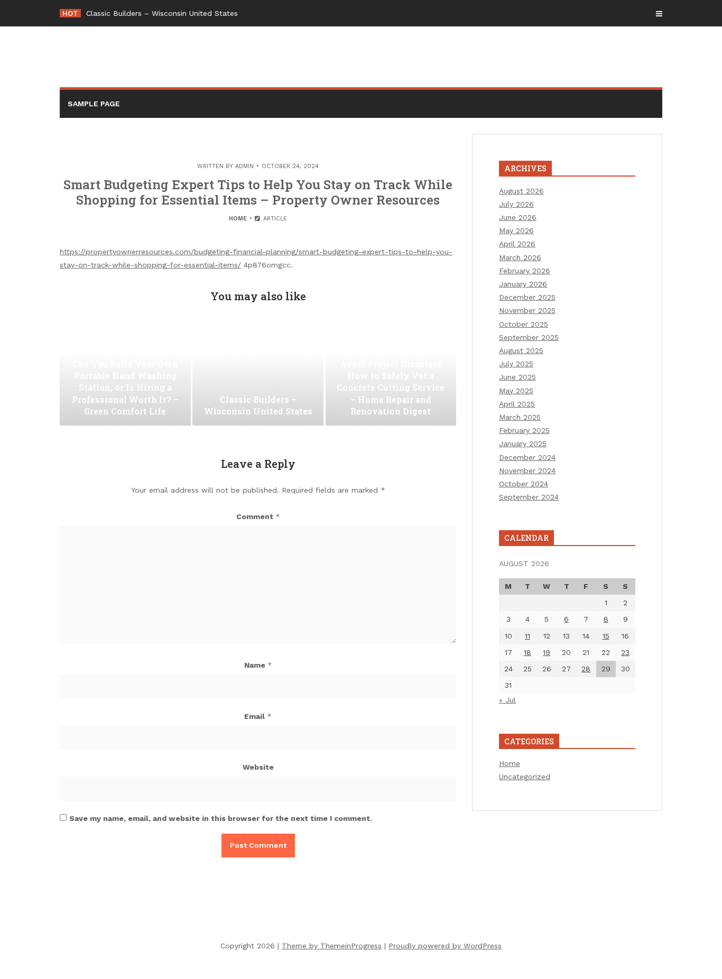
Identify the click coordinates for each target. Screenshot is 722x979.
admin (244, 166)
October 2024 (523, 483)
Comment (258, 516)
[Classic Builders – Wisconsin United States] (257, 373)
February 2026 (524, 270)
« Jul (507, 700)
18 (527, 652)
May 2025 (516, 390)
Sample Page (94, 103)
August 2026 (521, 191)
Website (258, 767)
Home (238, 218)
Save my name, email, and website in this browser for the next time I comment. (220, 818)
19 (546, 652)
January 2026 (523, 284)
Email (258, 716)
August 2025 (521, 350)
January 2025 (523, 443)
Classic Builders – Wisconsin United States (162, 13)
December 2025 (527, 297)
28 (585, 668)
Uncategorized (524, 776)
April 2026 (517, 243)
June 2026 (517, 217)
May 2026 (516, 230)
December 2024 (527, 457)
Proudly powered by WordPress (445, 945)
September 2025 (529, 337)
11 (527, 636)
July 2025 (516, 363)
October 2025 (523, 324)
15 (606, 636)
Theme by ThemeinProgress (332, 945)
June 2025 (517, 377)
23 (625, 652)
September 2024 (529, 497)
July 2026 (516, 204)
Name (258, 665)
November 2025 (527, 310)
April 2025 (517, 404)
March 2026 (520, 257)
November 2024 (527, 470)
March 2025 (520, 417)
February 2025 (524, 430)
